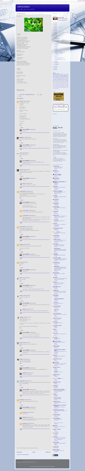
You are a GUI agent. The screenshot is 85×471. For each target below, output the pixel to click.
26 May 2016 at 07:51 (32, 178)
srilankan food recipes (60, 77)
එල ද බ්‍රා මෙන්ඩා (22, 191)
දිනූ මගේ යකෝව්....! (57, 236)
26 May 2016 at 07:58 (29, 191)
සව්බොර (55, 355)
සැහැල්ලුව (56, 337)
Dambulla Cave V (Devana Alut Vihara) (60, 196)
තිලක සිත (56, 186)
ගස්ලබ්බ (21, 101)
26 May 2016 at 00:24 (26, 101)
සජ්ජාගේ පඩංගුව (57, 401)
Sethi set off (56, 385)
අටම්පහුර (24, 417)
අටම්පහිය (56, 277)
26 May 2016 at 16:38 (32, 254)
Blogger (53, 466)
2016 (55, 37)
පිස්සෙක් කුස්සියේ (56, 144)
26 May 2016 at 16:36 (32, 202)
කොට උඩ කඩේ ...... (57, 171)
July (55, 46)
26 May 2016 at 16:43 (32, 350)
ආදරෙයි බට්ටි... (56, 200)
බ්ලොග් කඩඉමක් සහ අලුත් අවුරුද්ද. (59, 232)
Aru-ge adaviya (56, 272)
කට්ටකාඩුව (56, 219)
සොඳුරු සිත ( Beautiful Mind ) (59, 298)
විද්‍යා (55, 430)
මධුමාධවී (55, 425)
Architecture (65, 75)
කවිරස (55, 329)
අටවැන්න (55, 287)
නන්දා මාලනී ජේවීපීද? (57, 175)
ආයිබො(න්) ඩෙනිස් (57, 338)
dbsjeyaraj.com (56, 266)
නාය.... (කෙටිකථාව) (57, 319)
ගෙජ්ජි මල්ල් (56, 299)
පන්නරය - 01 (55, 138)
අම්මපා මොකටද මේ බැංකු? (58, 422)
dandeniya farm (59, 78)
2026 (55, 24)
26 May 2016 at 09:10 (25, 277)
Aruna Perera (22, 399)
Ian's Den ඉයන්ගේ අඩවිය (58, 228)
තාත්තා (66, 77)
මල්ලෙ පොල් (56, 215)
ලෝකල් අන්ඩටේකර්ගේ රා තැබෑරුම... (60, 402)
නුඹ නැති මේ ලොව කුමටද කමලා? (59, 426)
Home (33, 452)
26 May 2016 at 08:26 (26, 244)
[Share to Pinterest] (41, 94)
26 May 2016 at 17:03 (32, 407)
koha (65, 86)
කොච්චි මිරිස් (56, 362)
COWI (64, 79)
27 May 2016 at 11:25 (28, 183)
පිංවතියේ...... (56, 375)
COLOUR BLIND (59, 79)
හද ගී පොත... (56, 302)
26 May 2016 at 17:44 (29, 309)
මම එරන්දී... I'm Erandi (57, 325)
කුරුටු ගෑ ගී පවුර (57, 374)
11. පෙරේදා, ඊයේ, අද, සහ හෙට (59, 450)
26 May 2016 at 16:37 (32, 236)
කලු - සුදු (55, 330)
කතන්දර (55, 436)
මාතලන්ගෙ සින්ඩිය (57, 341)
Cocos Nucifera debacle (58, 419)
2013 (55, 69)
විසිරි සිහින (56, 254)
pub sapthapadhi (63, 87)
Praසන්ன (21, 359)
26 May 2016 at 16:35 (32, 160)
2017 (55, 35)
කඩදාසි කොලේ (57, 262)
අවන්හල (55, 223)
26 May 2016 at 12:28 (26, 342)
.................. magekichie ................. (59, 378)
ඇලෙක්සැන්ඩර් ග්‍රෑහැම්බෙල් (58, 322)
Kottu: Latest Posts (57, 248)
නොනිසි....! (55, 157)
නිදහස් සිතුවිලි (56, 206)
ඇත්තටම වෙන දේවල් (64, 74)
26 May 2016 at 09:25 (26, 295)
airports (54, 76)
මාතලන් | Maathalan (57, 174)
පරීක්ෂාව (55, 368)
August (56, 44)
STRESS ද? (55, 326)
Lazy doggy (56, 386)
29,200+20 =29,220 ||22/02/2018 (59, 356)
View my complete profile (62, 20)
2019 (55, 32)
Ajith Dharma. (22, 137)
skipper (57, 88)
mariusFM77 (46, 466)
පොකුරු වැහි (56, 199)
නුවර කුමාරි (56, 211)
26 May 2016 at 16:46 (32, 389)
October (56, 41)
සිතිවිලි (20, 96)
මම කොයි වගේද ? (57, 306)
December (57, 38)
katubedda (54, 79)
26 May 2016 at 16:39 (32, 285)
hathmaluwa (58, 86)
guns (54, 86)
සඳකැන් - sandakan (57, 429)
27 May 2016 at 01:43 (30, 423)
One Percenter (56, 442)
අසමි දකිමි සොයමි (57, 286)
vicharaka (21, 244)
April (56, 61)
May (56, 49)
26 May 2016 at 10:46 (27, 317)
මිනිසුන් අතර (56, 290)
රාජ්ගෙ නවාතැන (57, 367)
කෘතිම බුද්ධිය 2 (56, 229)
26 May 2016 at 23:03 (29, 417)
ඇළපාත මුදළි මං (57, 449)
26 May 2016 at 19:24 (32, 210)
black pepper (60, 85)
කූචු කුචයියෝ (56, 183)
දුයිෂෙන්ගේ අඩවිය (57, 382)
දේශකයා (21, 295)
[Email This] (37, 94)
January (56, 64)
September (57, 43)
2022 (55, 27)
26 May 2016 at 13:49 (26, 359)
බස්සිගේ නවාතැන (57, 239)
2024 (55, 26)
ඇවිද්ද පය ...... (56, 170)
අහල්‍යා (55, 310)
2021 (55, 29)
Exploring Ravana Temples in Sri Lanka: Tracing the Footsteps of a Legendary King (60, 250)
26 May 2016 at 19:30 (32, 215)
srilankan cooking (63, 76)
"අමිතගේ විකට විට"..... (57, 415)
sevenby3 (55, 195)
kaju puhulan (62, 86)
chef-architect (23, 7)
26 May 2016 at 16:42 (32, 332)
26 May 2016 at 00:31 (27, 137)
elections (64, 85)
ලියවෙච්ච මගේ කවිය (57, 398)
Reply (21, 133)
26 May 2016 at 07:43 (26, 169)
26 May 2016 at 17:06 (30, 412)
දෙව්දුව (55, 394)
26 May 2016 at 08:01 (29, 226)
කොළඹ (55, 379)
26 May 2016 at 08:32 (24, 262)
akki (57, 85)
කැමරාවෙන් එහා (57, 414)
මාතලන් (21, 169)
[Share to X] (39, 94)
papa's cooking (65, 78)
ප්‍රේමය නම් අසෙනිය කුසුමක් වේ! (59, 220)
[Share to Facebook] (40, 94)
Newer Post (19, 452)
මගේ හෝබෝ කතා (57, 313)
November (57, 40)
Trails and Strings (57, 418)
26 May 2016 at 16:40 (32, 303)
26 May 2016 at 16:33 (32, 129)
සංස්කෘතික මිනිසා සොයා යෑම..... (60, 59)
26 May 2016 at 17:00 (27, 399)
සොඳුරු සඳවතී (56, 235)
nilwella (59, 87)
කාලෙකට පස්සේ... (57, 263)
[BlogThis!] (38, 94)
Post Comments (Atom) (25, 454)
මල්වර (56, 56)
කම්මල (21, 277)
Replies (22, 127)
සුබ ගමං (55, 212)
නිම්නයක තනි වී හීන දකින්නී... (59, 389)
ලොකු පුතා (21, 317)
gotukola (67, 85)
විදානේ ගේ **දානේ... (58, 318)
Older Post (48, 452)
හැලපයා (21, 342)
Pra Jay (23, 183)
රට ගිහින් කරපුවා (58, 75)
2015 (55, 66)
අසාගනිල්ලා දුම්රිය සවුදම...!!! (58, 303)
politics (58, 76)
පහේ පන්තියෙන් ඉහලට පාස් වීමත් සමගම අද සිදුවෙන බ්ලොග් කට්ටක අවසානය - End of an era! (59, 438)
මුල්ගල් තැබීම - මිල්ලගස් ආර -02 (58, 132)
